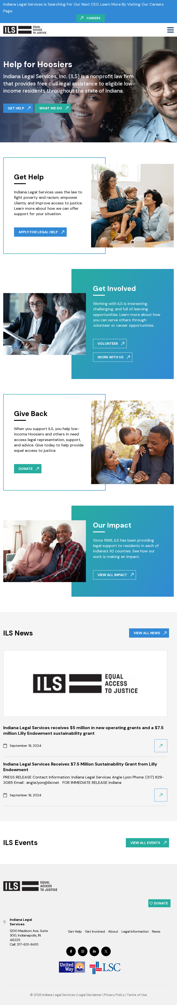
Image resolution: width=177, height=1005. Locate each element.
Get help (16, 108)
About (113, 931)
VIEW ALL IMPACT (112, 575)
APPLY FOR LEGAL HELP (38, 232)
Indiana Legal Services (58, 995)
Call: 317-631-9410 (24, 944)
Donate (161, 903)
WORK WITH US (110, 357)
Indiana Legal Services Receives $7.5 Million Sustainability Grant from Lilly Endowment (80, 766)
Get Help (75, 931)
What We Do (50, 108)
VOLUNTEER (108, 343)
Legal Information (135, 931)
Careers (93, 18)
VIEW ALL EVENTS (145, 842)
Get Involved (95, 931)
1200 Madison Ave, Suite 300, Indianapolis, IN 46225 (29, 935)
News (156, 932)
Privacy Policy (114, 995)
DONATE (26, 468)
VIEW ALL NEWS (147, 633)
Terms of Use (137, 995)
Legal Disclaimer (89, 995)
